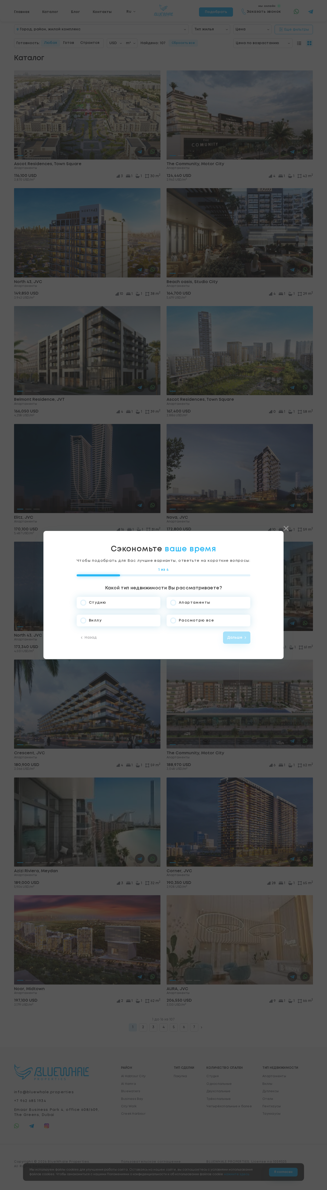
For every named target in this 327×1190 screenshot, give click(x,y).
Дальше (234, 637)
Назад (91, 637)
